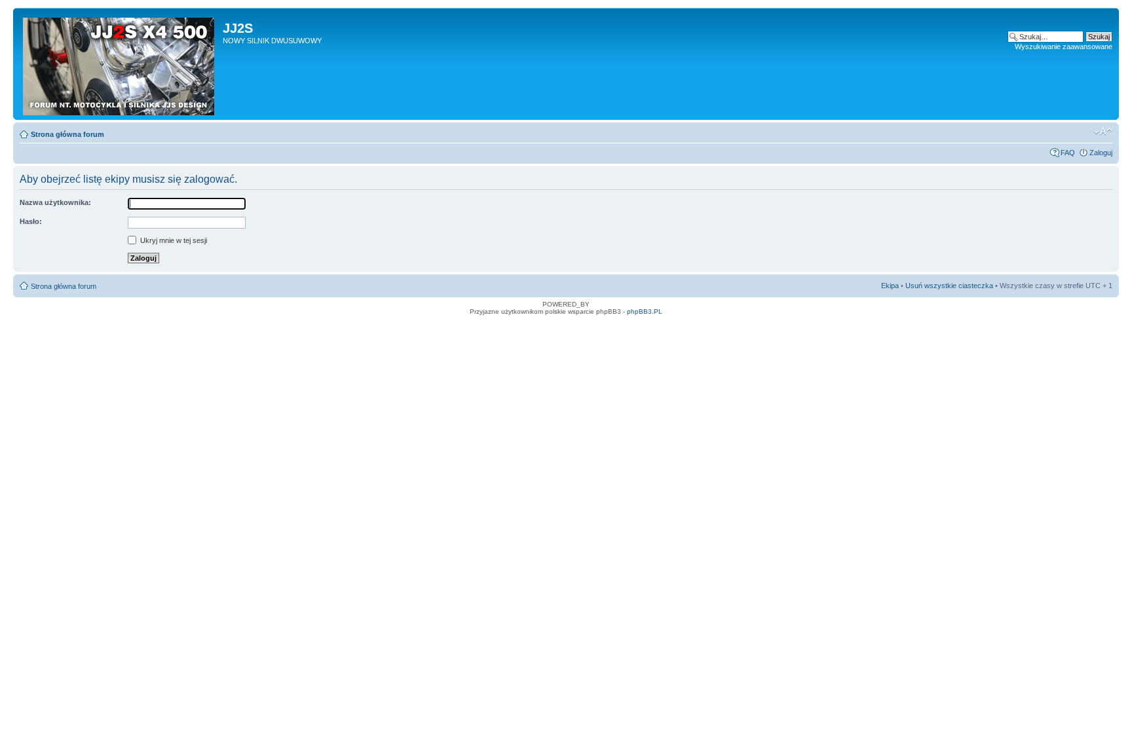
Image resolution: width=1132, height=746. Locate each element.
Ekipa (890, 285)
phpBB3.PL (644, 311)
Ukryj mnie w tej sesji (172, 240)
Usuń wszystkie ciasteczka (949, 285)
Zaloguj (1100, 153)
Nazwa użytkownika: (55, 202)
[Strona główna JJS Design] (119, 64)
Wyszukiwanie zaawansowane (1063, 46)
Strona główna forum (67, 134)
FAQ (1068, 153)
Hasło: (31, 221)
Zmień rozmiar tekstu (1102, 132)
